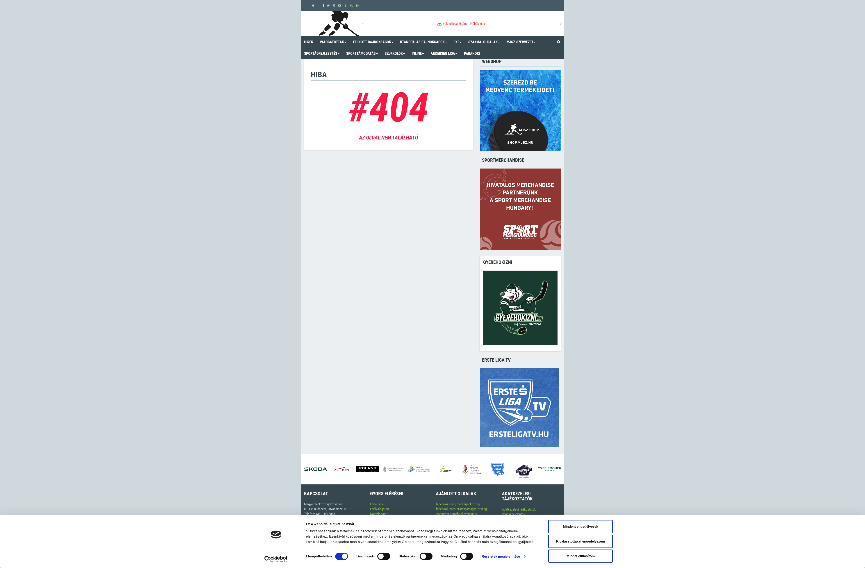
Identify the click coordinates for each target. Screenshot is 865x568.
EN (357, 5)
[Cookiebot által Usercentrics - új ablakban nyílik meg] (276, 559)
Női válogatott (379, 514)
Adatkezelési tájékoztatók (519, 509)
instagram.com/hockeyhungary (456, 514)
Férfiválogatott (379, 509)
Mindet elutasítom (581, 556)
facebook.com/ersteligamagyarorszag (461, 509)
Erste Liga (376, 504)
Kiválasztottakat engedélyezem (580, 541)
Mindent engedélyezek (580, 526)
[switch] (383, 556)
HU (351, 5)
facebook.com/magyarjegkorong (458, 504)
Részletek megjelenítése (501, 556)
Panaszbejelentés (513, 514)
